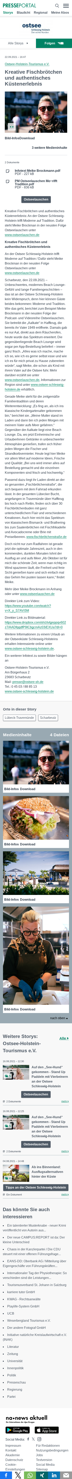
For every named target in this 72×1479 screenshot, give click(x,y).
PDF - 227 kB (37, 172)
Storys (8, 12)
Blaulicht (23, 12)
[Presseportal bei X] (32, 1439)
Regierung (14, 1389)
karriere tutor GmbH (21, 1292)
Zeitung (12, 1354)
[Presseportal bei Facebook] (27, 1439)
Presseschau (16, 1382)
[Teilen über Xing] (42, 1475)
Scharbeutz (48, 717)
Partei (11, 1396)
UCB (10, 1313)
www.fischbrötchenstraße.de (46, 537)
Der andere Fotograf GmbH (26, 1327)
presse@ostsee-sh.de (27, 682)
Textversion (44, 1460)
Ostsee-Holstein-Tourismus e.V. (27, 64)
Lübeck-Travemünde (19, 717)
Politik (11, 1375)
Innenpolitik (15, 1368)
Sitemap (42, 1469)
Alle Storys (16, 43)
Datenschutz (14, 1460)
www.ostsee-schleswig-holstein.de (29, 648)
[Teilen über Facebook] (6, 1475)
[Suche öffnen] (57, 6)
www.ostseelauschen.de (22, 235)
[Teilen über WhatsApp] (30, 1475)
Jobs (39, 1455)
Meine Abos (60, 12)
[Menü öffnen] (66, 6)
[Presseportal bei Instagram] (38, 1439)
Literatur (13, 1346)
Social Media (45, 1464)
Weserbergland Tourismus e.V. (29, 1320)
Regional (40, 12)
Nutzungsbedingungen (52, 1450)
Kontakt (10, 1450)
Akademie (12, 1455)
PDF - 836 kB (36, 184)
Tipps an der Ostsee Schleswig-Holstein (36, 1187)
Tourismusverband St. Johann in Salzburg (36, 1285)
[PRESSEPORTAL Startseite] (19, 5)
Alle (63, 1038)
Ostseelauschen (36, 199)
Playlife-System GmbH (23, 1306)
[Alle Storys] (36, 35)
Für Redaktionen (48, 1445)
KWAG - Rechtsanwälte (24, 1299)
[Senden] (66, 1475)
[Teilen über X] (18, 1475)
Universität (14, 1361)
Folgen (50, 43)
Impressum (13, 1445)
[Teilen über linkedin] (54, 1475)
